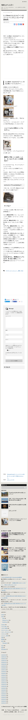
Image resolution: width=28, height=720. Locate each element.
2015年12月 (4, 682)
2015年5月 (3, 695)
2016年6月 (3, 671)
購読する (5, 485)
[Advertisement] (14, 30)
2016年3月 (3, 677)
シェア (15, 301)
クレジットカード (5, 630)
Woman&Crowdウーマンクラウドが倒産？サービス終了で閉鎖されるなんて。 (15, 476)
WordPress (4, 622)
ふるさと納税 (4, 628)
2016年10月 (4, 664)
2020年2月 (3, 658)
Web (2, 616)
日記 (22, 270)
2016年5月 (3, 673)
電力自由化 (3, 649)
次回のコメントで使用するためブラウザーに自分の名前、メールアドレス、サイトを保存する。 (14, 347)
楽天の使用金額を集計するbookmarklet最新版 (12, 577)
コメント (8, 316)
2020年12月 (4, 656)
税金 (2, 647)
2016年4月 (3, 675)
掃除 (2, 637)
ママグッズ (8, 270)
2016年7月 (3, 669)
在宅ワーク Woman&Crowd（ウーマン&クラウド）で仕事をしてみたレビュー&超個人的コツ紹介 (17, 549)
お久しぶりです (10, 479)
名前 (6, 330)
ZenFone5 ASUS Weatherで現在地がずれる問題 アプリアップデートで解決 (17, 566)
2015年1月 (3, 703)
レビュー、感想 (16, 270)
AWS (3, 618)
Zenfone (3, 624)
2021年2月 (3, 654)
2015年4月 (3, 697)
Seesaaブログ (5, 620)
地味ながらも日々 (7, 5)
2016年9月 (3, 666)
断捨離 (2, 639)
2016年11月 (3, 662)
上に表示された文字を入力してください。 (14, 353)
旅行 (2, 641)
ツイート (7, 301)
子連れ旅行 (4, 643)
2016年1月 (3, 680)
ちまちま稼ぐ (4, 626)
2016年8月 (3, 667)
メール (7, 334)
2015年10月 (4, 686)
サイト (7, 339)
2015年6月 (3, 693)
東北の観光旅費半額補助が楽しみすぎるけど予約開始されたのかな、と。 (17, 534)
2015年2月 (3, 701)
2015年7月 (3, 691)
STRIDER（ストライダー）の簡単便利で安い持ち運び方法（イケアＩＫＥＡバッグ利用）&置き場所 (17, 558)
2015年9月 (3, 688)
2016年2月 (3, 678)
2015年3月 (3, 699)
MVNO (2, 614)
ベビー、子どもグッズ (6, 632)
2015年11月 (3, 684)
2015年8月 (3, 690)
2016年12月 (4, 660)
